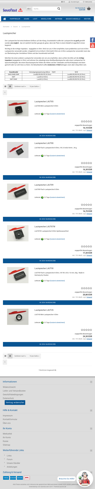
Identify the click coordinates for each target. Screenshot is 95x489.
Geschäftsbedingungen (13, 394)
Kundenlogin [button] (74, 2)
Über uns (7, 423)
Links (9, 456)
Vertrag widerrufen (15, 402)
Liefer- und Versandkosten (14, 391)
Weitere (87, 19)
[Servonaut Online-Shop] (13, 10)
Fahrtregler (15, 19)
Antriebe (58, 19)
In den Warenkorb (47, 136)
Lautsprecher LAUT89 (44, 185)
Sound (26, 19)
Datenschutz (8, 398)
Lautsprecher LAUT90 (44, 268)
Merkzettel (88, 2)
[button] (63, 2)
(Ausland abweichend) (57, 114)
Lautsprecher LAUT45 (44, 310)
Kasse (5, 441)
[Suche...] (58, 9)
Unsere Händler (13, 463)
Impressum (8, 415)
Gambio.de (44, 487)
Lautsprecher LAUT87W (45, 226)
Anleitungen (12, 467)
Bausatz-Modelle (73, 19)
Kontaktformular (10, 419)
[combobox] (20, 86)
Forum (9, 459)
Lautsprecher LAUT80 (44, 143)
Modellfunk (46, 19)
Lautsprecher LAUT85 (44, 101)
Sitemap (6, 445)
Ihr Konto (7, 437)
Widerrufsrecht (9, 387)
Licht (35, 19)
